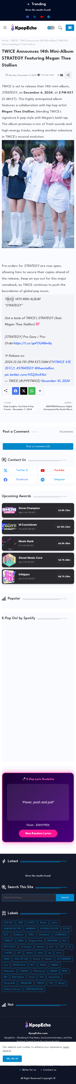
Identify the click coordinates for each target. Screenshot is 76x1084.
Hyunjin (40, 947)
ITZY (61, 947)
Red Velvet (18, 977)
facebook (22, 479)
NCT (32, 965)
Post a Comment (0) (38, 446)
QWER (53, 971)
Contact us (49, 1070)
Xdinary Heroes (12, 989)
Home (5, 41)
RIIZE (64, 971)
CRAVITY (8, 941)
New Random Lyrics (38, 833)
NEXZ (43, 965)
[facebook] (27, 16)
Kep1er (48, 959)
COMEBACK (60, 934)
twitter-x (22, 470)
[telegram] (48, 16)
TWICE (14, 41)
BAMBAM (30, 928)
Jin (49, 953)
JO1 (19, 953)
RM (5, 977)
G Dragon (26, 947)
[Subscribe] (70, 27)
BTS (6, 934)
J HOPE (8, 953)
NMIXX (54, 965)
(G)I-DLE (8, 922)
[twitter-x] (34, 16)
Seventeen (54, 977)
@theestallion (44, 368)
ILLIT (51, 947)
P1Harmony (39, 971)
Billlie (31, 934)
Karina (36, 959)
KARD (7, 959)
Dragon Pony (35, 941)
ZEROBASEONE (34, 989)
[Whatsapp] (31, 391)
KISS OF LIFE (21, 959)
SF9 (41, 977)
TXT (51, 983)
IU (70, 947)
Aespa (43, 922)
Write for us (29, 1070)
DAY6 (21, 941)
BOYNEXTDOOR (49, 928)
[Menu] (5, 27)
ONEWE (24, 971)
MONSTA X (19, 965)
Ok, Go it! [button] (12, 1059)
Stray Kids (9, 983)
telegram (59, 479)
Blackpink (44, 934)
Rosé (31, 977)
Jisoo (59, 953)
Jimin (40, 953)
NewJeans (9, 971)
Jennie (29, 953)
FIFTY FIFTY (10, 947)
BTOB (66, 928)
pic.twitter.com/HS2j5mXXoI (25, 374)
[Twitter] (23, 391)
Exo (65, 941)
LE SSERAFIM (64, 959)
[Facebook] (15, 391)
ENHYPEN (52, 941)
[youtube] (41, 16)
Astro (55, 922)
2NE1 (20, 922)
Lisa (6, 965)
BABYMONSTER (12, 928)
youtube (59, 470)
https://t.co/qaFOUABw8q (32, 343)
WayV (61, 983)
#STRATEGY (25, 368)
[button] (51, 28)
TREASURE (26, 983)
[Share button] (40, 391)
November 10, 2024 (55, 381)
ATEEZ (31, 922)
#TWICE (58, 362)
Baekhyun (18, 934)
